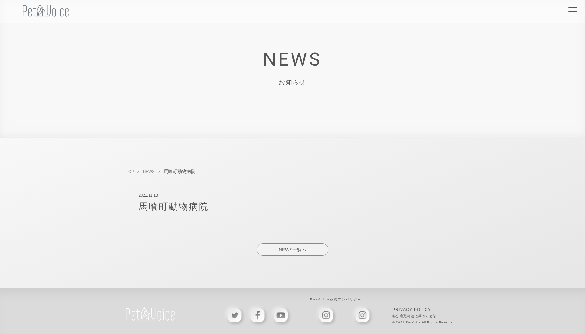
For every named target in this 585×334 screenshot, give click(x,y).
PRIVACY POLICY (411, 309)
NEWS (149, 171)
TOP (130, 171)
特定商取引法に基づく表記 (414, 316)
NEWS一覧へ (292, 249)
